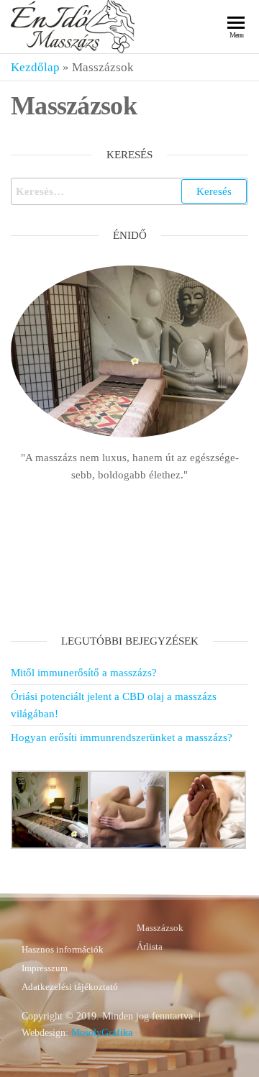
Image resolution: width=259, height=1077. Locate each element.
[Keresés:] (129, 191)
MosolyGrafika (101, 1032)
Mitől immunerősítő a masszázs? (84, 672)
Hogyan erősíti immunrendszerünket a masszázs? (121, 737)
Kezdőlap (35, 67)
